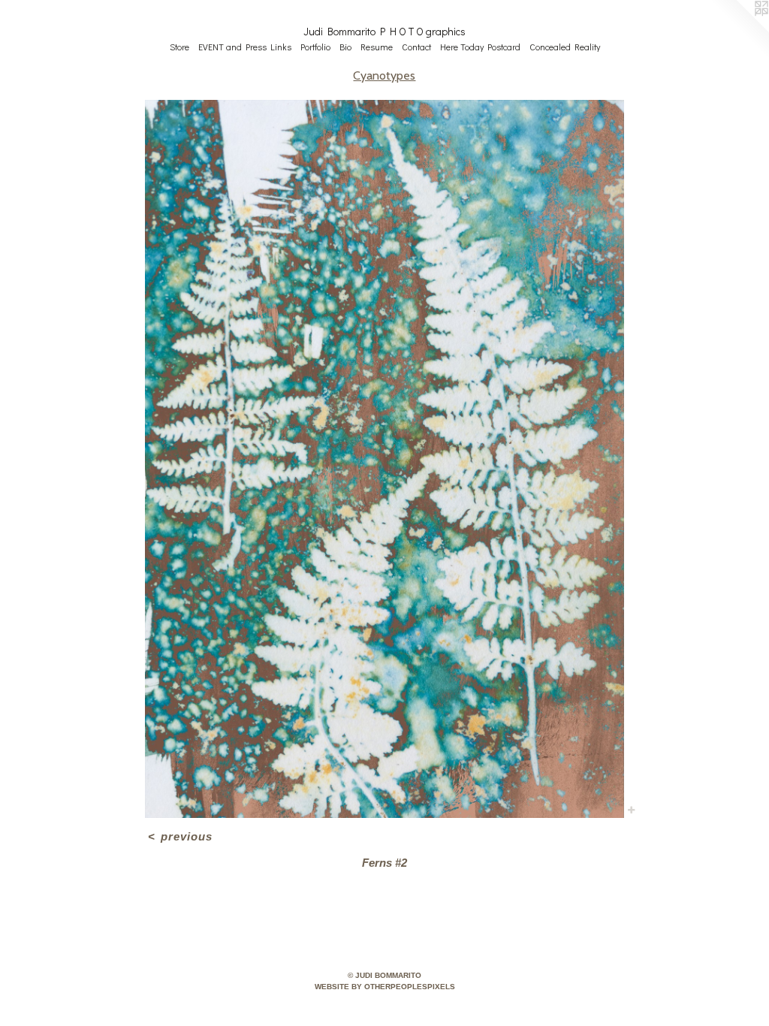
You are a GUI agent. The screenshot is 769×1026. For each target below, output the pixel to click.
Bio (345, 47)
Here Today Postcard (480, 47)
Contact (416, 47)
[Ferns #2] (384, 459)
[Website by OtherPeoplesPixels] (739, 30)
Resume (376, 47)
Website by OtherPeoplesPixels (385, 986)
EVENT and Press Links (244, 47)
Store (179, 47)
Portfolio (315, 47)
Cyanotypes (384, 75)
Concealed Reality (564, 47)
